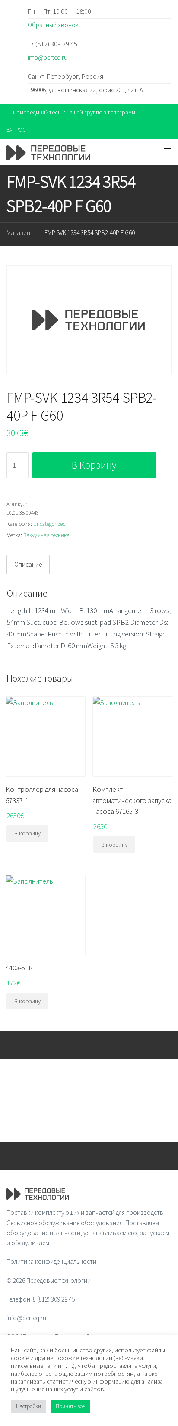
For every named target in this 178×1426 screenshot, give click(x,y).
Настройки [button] (28, 1406)
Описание (28, 564)
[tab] (28, 564)
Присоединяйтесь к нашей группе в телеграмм (74, 112)
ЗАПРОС (16, 130)
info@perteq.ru (47, 57)
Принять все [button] (70, 1406)
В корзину (94, 465)
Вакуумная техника (46, 535)
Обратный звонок (53, 25)
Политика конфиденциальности (51, 1261)
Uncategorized (49, 524)
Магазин (18, 232)
